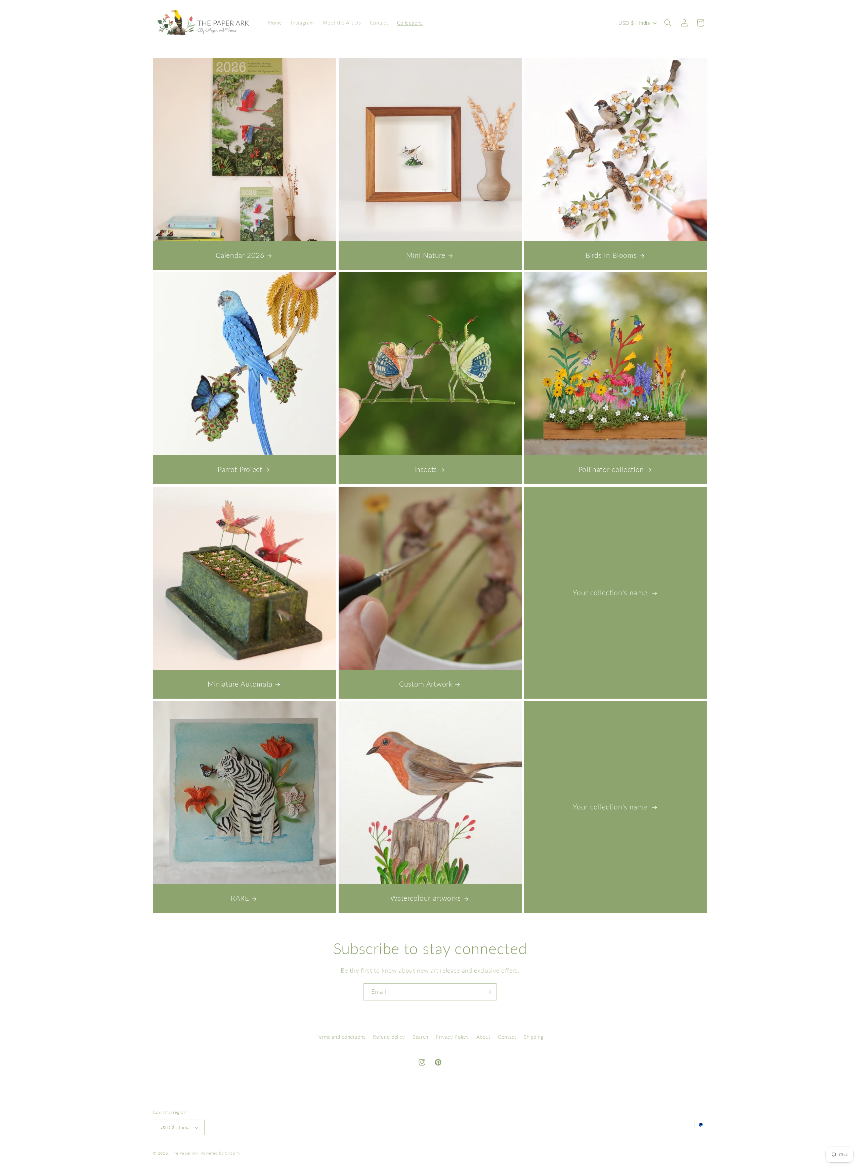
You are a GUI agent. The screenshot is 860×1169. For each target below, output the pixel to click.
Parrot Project (240, 469)
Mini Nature (425, 255)
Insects (425, 469)
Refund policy (389, 1037)
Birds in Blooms (611, 255)
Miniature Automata (240, 684)
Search (420, 1037)
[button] (668, 23)
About (483, 1037)
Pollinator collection (611, 469)
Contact (507, 1037)
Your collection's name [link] (611, 593)
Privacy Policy (452, 1037)
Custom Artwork (426, 684)
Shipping (534, 1037)
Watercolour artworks (425, 898)
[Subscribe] (488, 992)
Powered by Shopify (221, 1153)
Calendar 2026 (240, 255)
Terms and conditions (341, 1037)
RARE (240, 898)
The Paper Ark (185, 1153)
